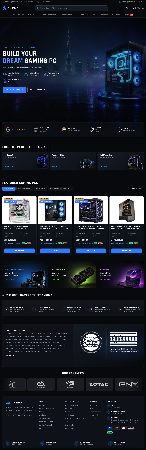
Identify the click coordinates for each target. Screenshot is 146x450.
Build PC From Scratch (47, 409)
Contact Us (69, 412)
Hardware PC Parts (46, 422)
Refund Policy (69, 425)
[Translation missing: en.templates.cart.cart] (127, 8)
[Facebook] (8, 415)
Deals (41, 428)
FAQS (66, 422)
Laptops (42, 412)
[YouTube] (19, 415)
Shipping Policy (70, 428)
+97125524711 (115, 408)
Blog (91, 409)
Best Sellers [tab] (9, 189)
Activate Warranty (71, 405)
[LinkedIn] (29, 415)
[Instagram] (14, 415)
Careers (93, 418)
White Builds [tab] (40, 189)
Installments (69, 415)
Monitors (42, 415)
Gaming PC (43, 405)
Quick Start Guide (71, 409)
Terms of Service (96, 412)
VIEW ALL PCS (138, 189)
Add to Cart (19, 251)
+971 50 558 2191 (116, 414)
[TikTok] (24, 415)
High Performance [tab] (24, 189)
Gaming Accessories (46, 425)
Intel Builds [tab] (54, 189)
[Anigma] (10, 8)
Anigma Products (45, 418)
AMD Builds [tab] (67, 189)
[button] (27, 2)
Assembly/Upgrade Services (75, 418)
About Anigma (11, 356)
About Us (93, 405)
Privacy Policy (95, 415)
